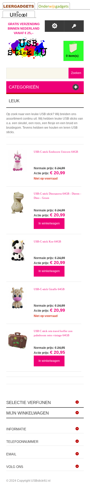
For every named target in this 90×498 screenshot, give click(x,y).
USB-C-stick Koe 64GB (47, 241)
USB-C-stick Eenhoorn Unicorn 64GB (56, 151)
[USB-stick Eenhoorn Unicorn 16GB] (17, 160)
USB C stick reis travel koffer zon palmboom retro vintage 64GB (53, 333)
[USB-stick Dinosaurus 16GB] (17, 203)
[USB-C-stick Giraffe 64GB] (17, 298)
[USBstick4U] (26, 48)
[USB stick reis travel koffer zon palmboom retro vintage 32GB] (17, 340)
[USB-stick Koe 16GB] (17, 250)
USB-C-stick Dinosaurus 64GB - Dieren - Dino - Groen (57, 195)
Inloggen (74, 26)
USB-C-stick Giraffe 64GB (49, 289)
